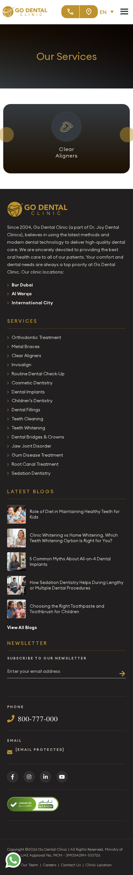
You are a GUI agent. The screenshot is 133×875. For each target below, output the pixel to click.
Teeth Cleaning (27, 419)
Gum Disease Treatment (37, 455)
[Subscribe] (120, 671)
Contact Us (71, 864)
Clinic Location (99, 864)
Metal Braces (26, 346)
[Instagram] (29, 776)
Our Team (29, 864)
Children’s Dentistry (32, 400)
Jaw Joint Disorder (31, 446)
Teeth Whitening (28, 428)
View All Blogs (22, 627)
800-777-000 (38, 718)
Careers (49, 864)
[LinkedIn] (45, 776)
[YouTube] (61, 776)
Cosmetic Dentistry (32, 383)
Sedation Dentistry (31, 473)
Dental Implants (28, 392)
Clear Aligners (26, 355)
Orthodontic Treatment (36, 337)
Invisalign (21, 365)
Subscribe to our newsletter (47, 658)
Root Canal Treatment (35, 464)
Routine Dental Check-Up (38, 374)
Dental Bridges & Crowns (38, 437)
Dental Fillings (26, 410)
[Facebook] (12, 776)
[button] (108, 11)
